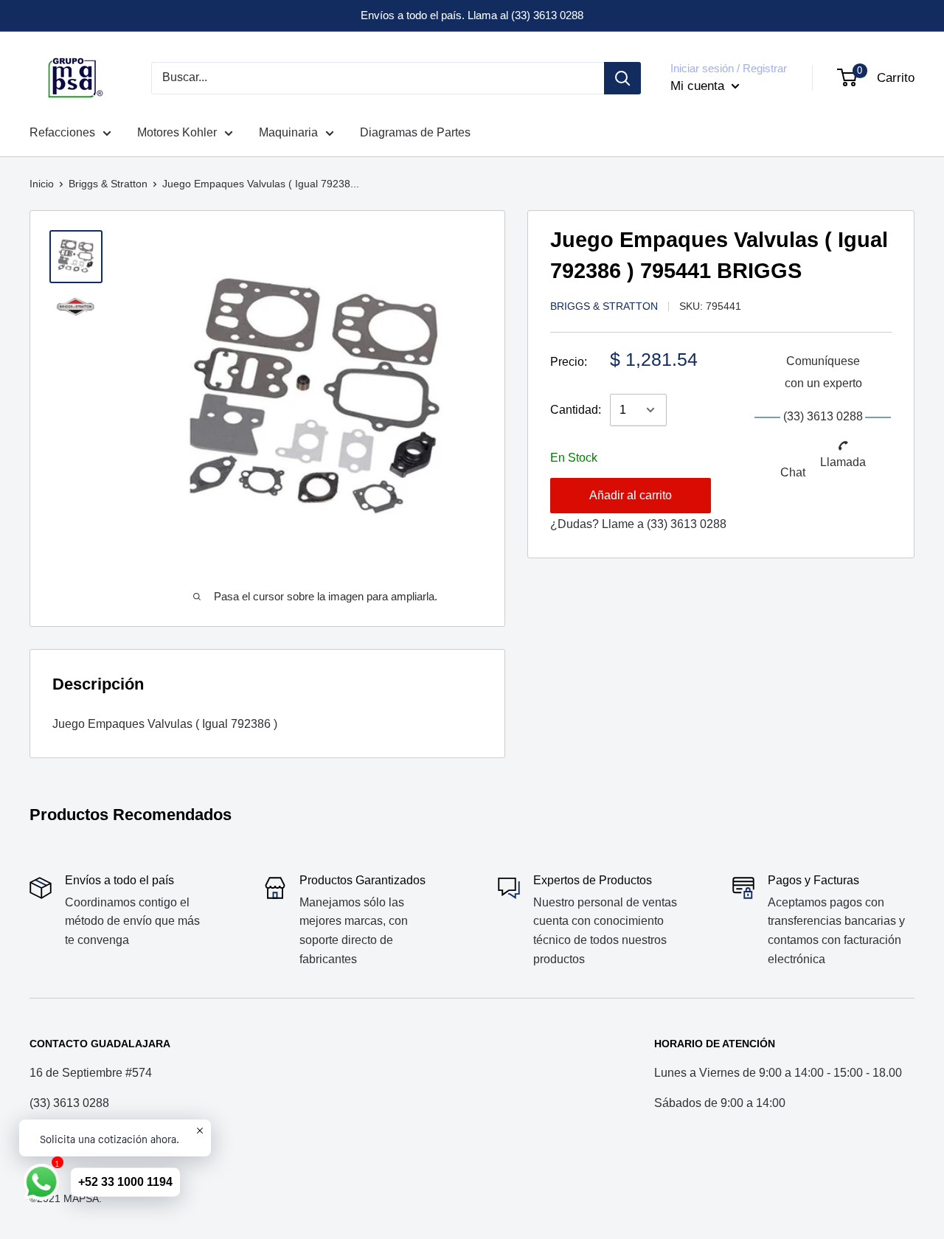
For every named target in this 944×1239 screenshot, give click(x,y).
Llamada (843, 462)
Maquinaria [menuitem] (288, 132)
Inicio (42, 184)
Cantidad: (575, 409)
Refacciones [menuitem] (62, 132)
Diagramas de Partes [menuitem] (415, 132)
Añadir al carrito (630, 495)
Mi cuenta (699, 86)
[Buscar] (622, 78)
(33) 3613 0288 (686, 524)
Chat (792, 472)
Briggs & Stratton (108, 184)
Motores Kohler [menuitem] (177, 132)
